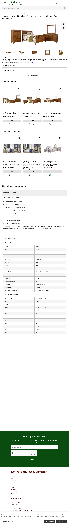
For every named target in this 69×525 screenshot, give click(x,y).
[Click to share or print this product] (63, 24)
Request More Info (35, 75)
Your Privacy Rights (7, 521)
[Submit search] (65, 8)
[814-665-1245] (57, 3)
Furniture (4, 13)
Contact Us (14, 492)
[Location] (50, 3)
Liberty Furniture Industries (15, 69)
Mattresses (14, 478)
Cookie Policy (21, 518)
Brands (13, 483)
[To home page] (15, 3)
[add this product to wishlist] (63, 28)
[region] (34, 518)
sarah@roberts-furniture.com (24, 510)
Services (13, 485)
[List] (43, 3)
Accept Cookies (50, 521)
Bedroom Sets (17, 13)
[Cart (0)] (63, 3)
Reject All (61, 521)
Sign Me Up (34, 459)
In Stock (13, 480)
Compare (13, 124)
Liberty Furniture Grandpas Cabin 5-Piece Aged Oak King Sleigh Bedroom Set (52, 113)
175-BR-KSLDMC (10, 70)
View (12, 121)
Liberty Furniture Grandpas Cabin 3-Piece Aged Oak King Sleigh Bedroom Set (11, 113)
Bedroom (10, 13)
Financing (14, 489)
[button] (5, 3)
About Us (14, 487)
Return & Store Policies (18, 494)
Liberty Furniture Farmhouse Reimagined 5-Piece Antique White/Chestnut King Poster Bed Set (51, 163)
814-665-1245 (20, 508)
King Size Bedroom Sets (29, 13)
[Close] (66, 515)
